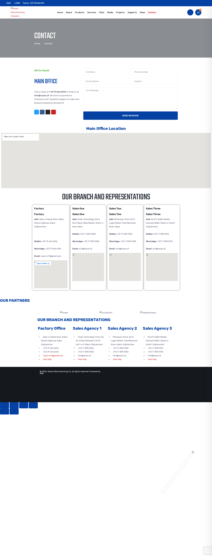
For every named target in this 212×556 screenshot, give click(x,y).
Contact (152, 12)
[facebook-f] (199, 3)
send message (130, 115)
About (69, 12)
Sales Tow (115, 208)
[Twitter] (36, 112)
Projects (120, 12)
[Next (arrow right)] (14, 411)
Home (60, 12)
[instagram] (203, 3)
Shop (142, 12)
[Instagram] (48, 112)
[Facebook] (42, 112)
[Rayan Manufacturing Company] (19, 12)
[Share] (14, 405)
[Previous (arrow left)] (4, 411)
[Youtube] (53, 112)
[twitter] (195, 3)
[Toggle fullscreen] (23, 405)
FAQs (101, 12)
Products (79, 12)
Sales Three (153, 208)
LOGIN (17, 3)
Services (91, 12)
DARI (9, 3)
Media (110, 12)
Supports (132, 12)
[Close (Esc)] (4, 405)
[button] (40, 312)
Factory (39, 208)
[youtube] (206, 3)
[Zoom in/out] (33, 405)
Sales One (78, 208)
